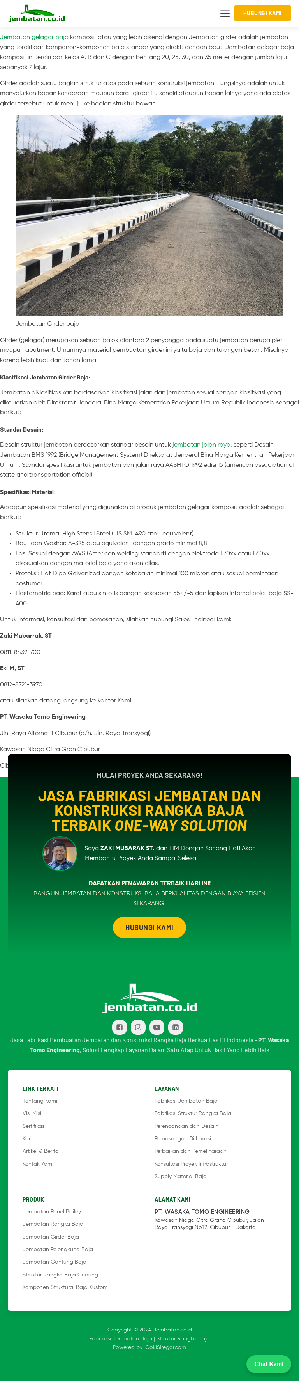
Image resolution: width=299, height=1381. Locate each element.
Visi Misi (32, 1113)
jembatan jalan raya (201, 445)
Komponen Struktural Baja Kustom (65, 1287)
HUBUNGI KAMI (149, 927)
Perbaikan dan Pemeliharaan (191, 1151)
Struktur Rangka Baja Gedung (60, 1275)
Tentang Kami (40, 1101)
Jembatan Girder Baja (51, 1237)
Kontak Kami (38, 1164)
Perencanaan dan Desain (187, 1126)
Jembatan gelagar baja (34, 37)
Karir (28, 1139)
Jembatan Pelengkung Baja (58, 1249)
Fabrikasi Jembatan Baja (186, 1101)
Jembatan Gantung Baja (54, 1262)
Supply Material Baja (181, 1176)
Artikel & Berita (41, 1151)
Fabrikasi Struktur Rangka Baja (193, 1113)
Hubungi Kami (262, 13)
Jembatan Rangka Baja (53, 1224)
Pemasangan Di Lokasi (183, 1139)
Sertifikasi (34, 1126)
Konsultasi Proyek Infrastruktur (191, 1164)
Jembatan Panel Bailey (52, 1211)
